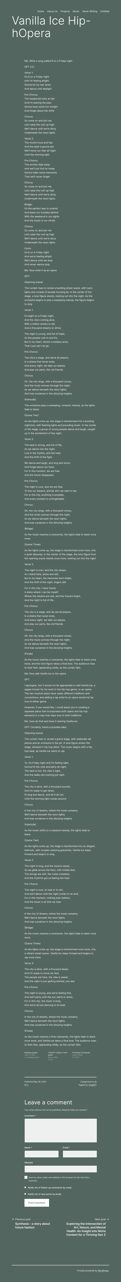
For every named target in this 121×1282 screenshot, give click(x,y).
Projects (65, 11)
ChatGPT (93, 1085)
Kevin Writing (90, 11)
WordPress (103, 1270)
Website (28, 1162)
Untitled (104, 11)
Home (40, 11)
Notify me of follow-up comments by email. (50, 1187)
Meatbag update (30, 1053)
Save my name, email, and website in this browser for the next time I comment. (59, 1179)
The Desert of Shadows (81, 1053)
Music (76, 11)
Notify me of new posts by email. (44, 1194)
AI (96, 1081)
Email (66, 1147)
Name (28, 1147)
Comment (30, 1115)
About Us (52, 11)
